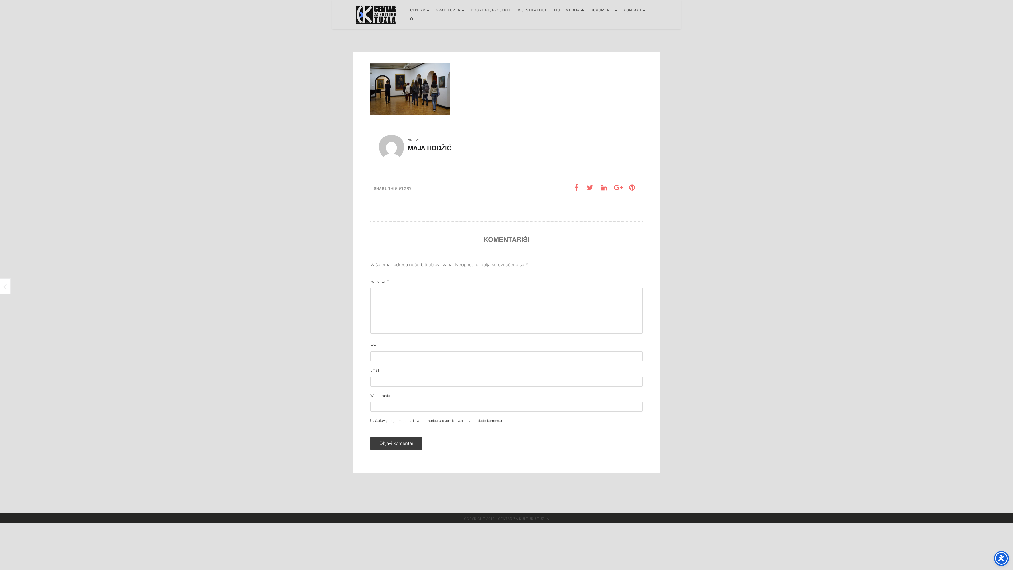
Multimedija (567, 10)
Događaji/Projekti (490, 10)
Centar (417, 10)
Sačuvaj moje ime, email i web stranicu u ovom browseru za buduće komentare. (440, 421)
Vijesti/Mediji (532, 10)
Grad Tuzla (448, 10)
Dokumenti (601, 10)
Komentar (379, 281)
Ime (373, 345)
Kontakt (633, 10)
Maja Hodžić (429, 147)
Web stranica (380, 395)
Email (374, 370)
